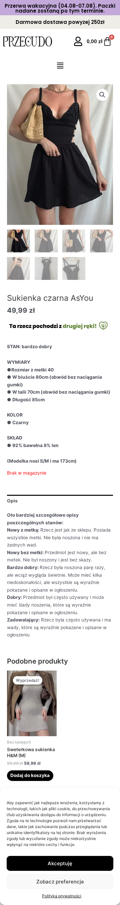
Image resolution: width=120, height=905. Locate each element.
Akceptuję (60, 863)
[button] (60, 65)
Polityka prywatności (61, 895)
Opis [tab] (12, 500)
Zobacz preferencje (60, 881)
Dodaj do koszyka (30, 775)
